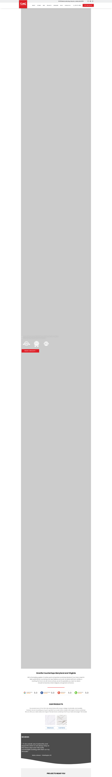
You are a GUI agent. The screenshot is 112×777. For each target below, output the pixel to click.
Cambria (61, 728)
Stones (39, 5)
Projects (49, 5)
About (33, 5)
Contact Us (67, 5)
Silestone (50, 728)
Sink (44, 5)
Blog (61, 5)
